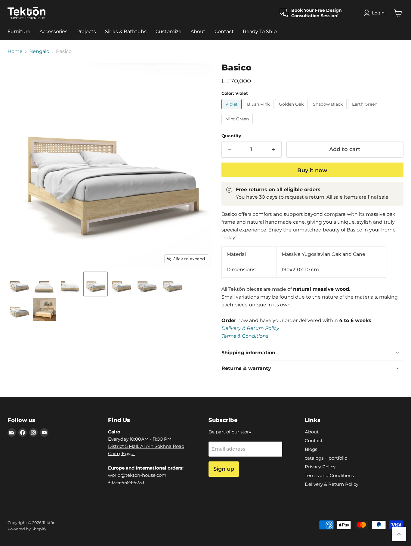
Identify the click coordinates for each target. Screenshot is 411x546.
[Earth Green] (365, 110)
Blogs (311, 449)
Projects (86, 31)
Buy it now (312, 170)
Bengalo (39, 51)
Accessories (53, 31)
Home (15, 51)
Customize (168, 31)
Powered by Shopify (27, 528)
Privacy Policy (320, 467)
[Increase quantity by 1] (274, 149)
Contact (224, 31)
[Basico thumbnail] (19, 284)
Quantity (231, 135)
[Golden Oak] (292, 110)
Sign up (223, 469)
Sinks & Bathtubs (126, 31)
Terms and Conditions (329, 475)
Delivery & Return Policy (250, 328)
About (198, 31)
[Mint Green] (237, 125)
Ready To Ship (260, 31)
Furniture (19, 31)
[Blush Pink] (259, 110)
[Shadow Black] (328, 110)
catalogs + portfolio (326, 458)
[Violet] (232, 110)
